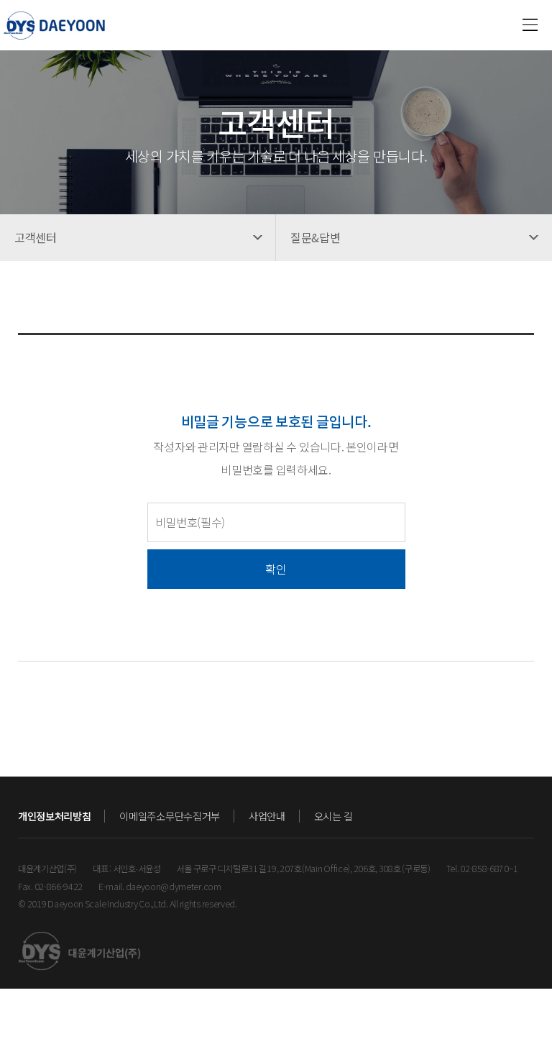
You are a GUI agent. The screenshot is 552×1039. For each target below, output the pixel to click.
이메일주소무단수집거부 (169, 816)
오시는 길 (333, 816)
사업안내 (267, 816)
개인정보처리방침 (54, 816)
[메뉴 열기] (530, 25)
